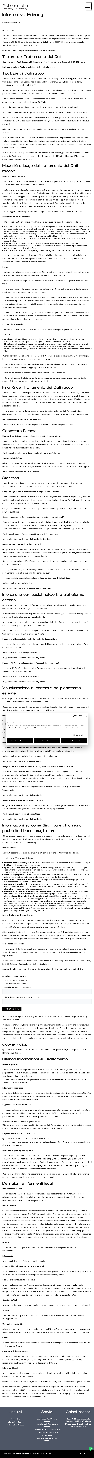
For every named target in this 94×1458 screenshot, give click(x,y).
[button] (88, 6)
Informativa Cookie (12, 1053)
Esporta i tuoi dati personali (16, 980)
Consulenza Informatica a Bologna (47, 1425)
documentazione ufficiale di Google (55, 578)
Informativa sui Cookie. (75, 728)
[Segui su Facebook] (80, 1453)
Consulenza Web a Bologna (47, 1432)
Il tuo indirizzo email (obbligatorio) (16, 987)
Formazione (47, 1435)
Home (4, 22)
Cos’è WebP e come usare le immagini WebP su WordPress (78, 1420)
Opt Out (46, 539)
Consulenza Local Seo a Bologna (47, 1429)
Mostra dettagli (78, 735)
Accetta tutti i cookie (74, 741)
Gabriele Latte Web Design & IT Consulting (25, 1453)
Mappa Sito (15, 1419)
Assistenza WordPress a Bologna (47, 1420)
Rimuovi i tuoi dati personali (16, 983)
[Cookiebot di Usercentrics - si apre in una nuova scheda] (74, 716)
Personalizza (46, 741)
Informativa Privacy (15, 1425)
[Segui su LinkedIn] (84, 1453)
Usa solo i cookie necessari (20, 741)
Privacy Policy (36, 539)
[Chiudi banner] (86, 716)
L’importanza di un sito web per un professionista (78, 1425)
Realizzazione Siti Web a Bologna (47, 1439)
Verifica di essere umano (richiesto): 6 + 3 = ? (21, 997)
